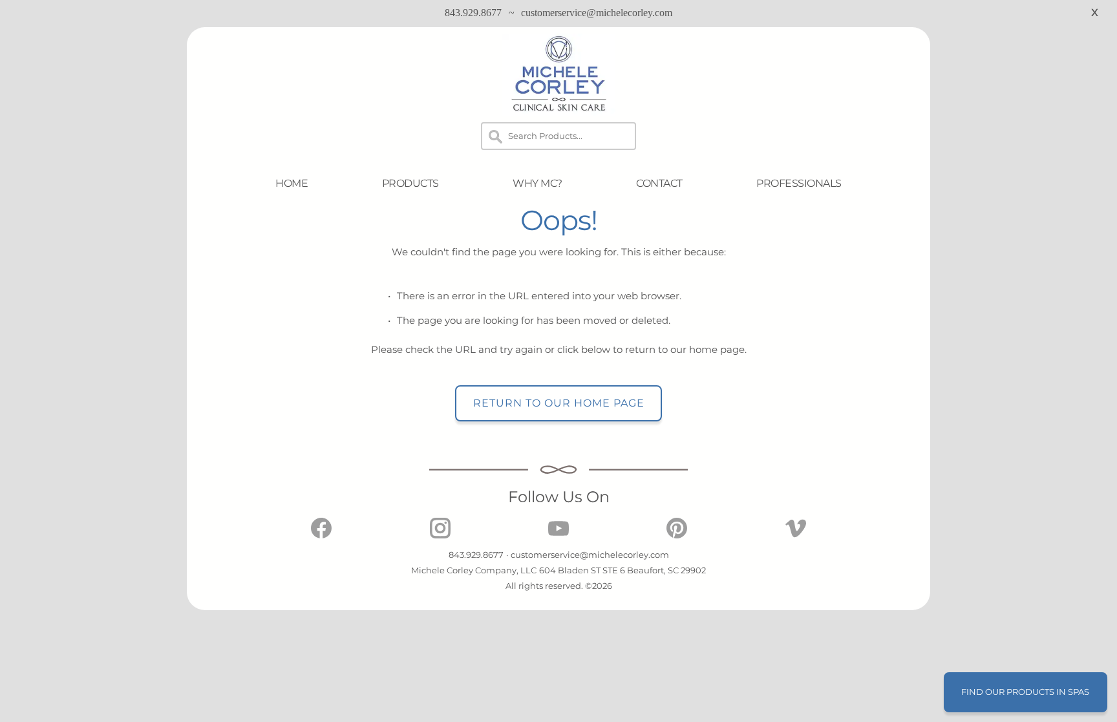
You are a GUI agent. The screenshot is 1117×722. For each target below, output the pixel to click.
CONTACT (659, 183)
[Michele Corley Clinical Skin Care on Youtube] (558, 535)
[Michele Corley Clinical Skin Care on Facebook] (321, 535)
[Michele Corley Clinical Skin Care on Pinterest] (676, 535)
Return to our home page (558, 403)
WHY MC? (537, 183)
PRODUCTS (410, 183)
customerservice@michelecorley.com (596, 12)
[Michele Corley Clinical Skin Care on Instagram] (440, 535)
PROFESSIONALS (799, 183)
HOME (291, 183)
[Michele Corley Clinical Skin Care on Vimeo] (795, 535)
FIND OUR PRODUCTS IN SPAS (1025, 691)
